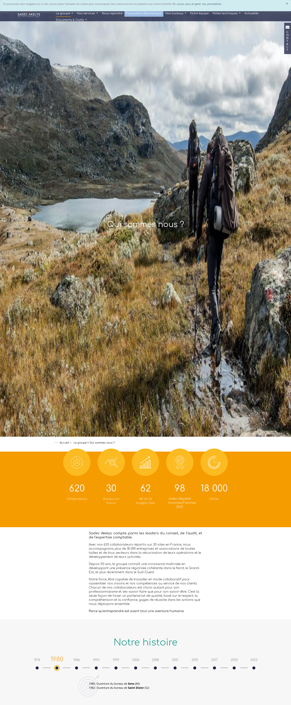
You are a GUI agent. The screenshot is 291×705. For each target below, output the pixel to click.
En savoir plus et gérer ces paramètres (197, 4)
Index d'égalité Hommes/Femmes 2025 (182, 503)
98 (179, 488)
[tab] (37, 660)
